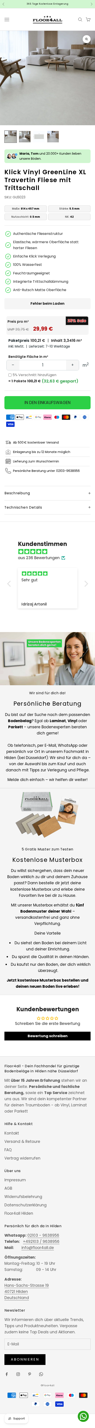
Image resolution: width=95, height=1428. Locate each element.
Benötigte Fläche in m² (28, 356)
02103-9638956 (68, 471)
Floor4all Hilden (18, 1213)
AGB (8, 1188)
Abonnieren (25, 1359)
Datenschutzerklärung (25, 1205)
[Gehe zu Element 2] (25, 136)
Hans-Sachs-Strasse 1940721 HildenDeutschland (26, 1291)
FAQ (8, 1150)
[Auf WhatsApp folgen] (41, 1374)
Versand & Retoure (22, 1141)
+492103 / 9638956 (41, 1241)
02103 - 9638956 (43, 1235)
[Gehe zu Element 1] (10, 136)
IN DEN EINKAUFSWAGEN (47, 403)
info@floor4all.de (37, 1247)
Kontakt (11, 1133)
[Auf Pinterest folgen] (29, 1374)
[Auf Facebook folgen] (6, 1374)
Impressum (15, 1180)
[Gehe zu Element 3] (39, 136)
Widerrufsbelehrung (23, 1196)
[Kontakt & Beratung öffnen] (83, 1416)
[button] (10, 584)
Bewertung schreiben (48, 1035)
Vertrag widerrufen (22, 1158)
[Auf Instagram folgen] (18, 1374)
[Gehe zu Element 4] (53, 136)
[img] (50, 552)
